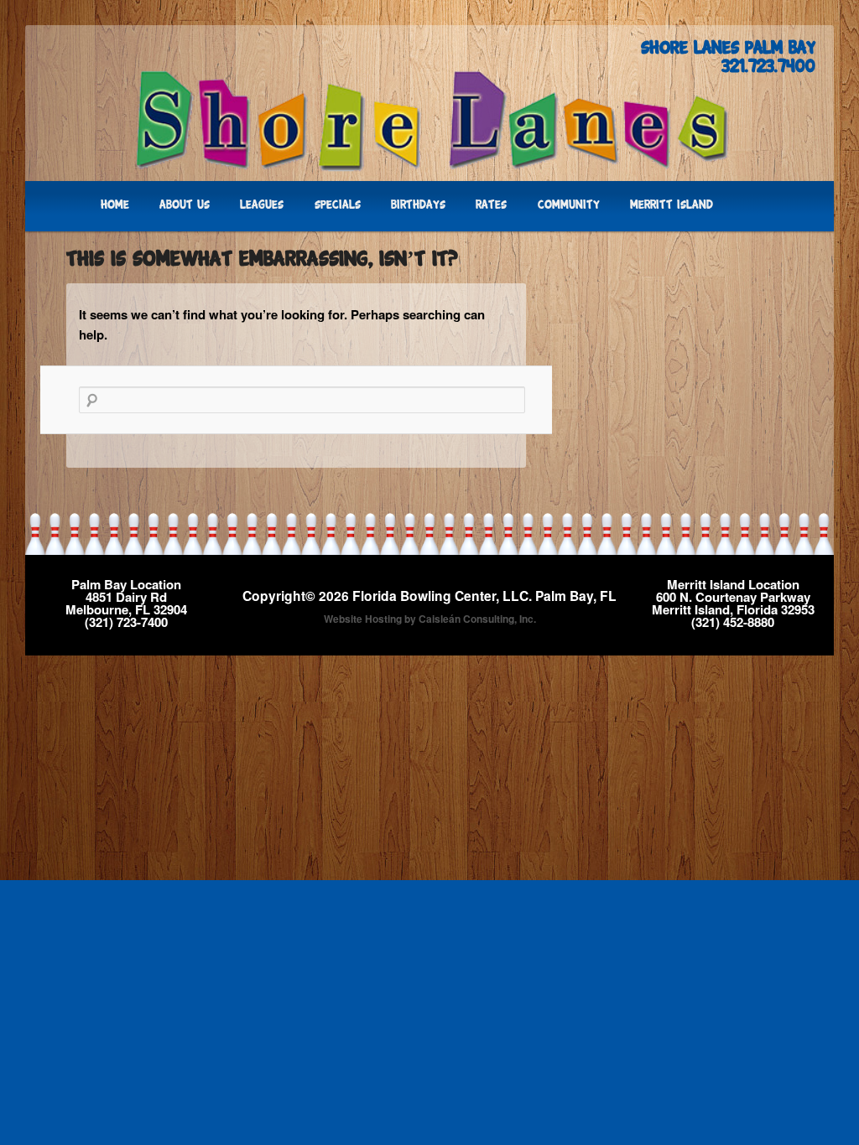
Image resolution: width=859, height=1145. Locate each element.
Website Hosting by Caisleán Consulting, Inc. (430, 618)
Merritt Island (671, 205)
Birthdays (418, 205)
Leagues (262, 205)
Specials (338, 205)
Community (569, 205)
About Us (184, 205)
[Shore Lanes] (429, 120)
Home (115, 205)
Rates (491, 205)
